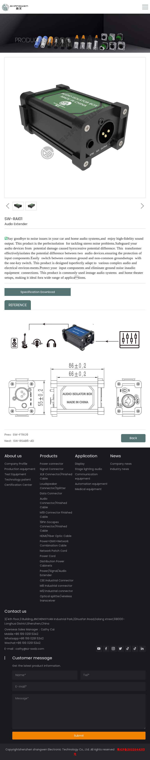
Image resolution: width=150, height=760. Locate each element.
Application (86, 456)
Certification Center (18, 485)
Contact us (15, 611)
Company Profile (15, 464)
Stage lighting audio (88, 469)
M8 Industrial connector (56, 586)
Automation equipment (91, 484)
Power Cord (47, 556)
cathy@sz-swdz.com (29, 649)
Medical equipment (88, 489)
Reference (18, 305)
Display (80, 464)
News (115, 456)
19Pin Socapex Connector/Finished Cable (53, 526)
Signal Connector (51, 469)
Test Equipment (15, 474)
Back (133, 438)
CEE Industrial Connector (56, 580)
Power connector (51, 464)
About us (13, 456)
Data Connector (51, 493)
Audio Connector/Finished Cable (53, 503)
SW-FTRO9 (20, 435)
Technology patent (17, 479)
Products (48, 456)
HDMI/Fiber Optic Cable (55, 536)
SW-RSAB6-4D (23, 441)
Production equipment (19, 469)
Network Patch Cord (53, 551)
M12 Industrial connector (56, 591)
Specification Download (38, 292)
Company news (121, 464)
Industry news (119, 469)
